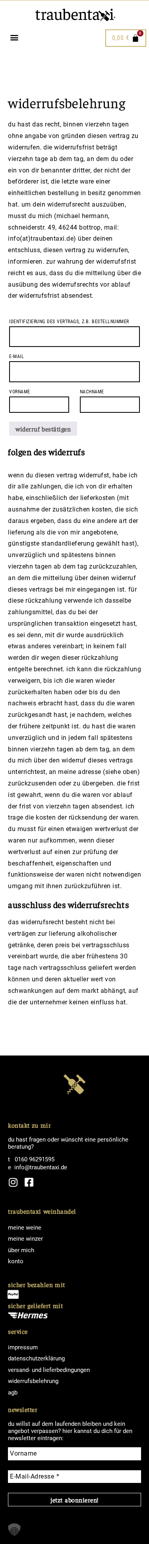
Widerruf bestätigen (43, 429)
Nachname (94, 392)
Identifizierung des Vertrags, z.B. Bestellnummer (71, 321)
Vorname (21, 392)
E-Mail (18, 356)
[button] (14, 37)
